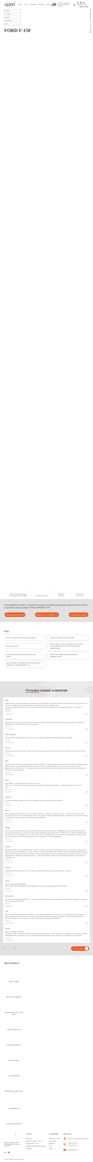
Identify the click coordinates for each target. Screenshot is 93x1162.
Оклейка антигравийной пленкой (35, 1146)
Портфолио (33, 4)
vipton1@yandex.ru (72, 1150)
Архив (6, 23)
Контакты (41, 4)
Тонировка (7, 17)
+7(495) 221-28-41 (72, 1143)
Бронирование (8, 20)
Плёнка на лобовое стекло (34, 1141)
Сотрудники (52, 1141)
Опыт (50, 1146)
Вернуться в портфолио (47, 615)
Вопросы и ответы (54, 1138)
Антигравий (8, 14)
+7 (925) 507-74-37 (81, 5)
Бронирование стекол (32, 1143)
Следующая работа (78, 615)
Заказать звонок (84, 6)
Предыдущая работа (15, 615)
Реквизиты (52, 1143)
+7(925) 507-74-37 (72, 1145)
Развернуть (8, 711)
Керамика (7, 11)
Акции (51, 1148)
